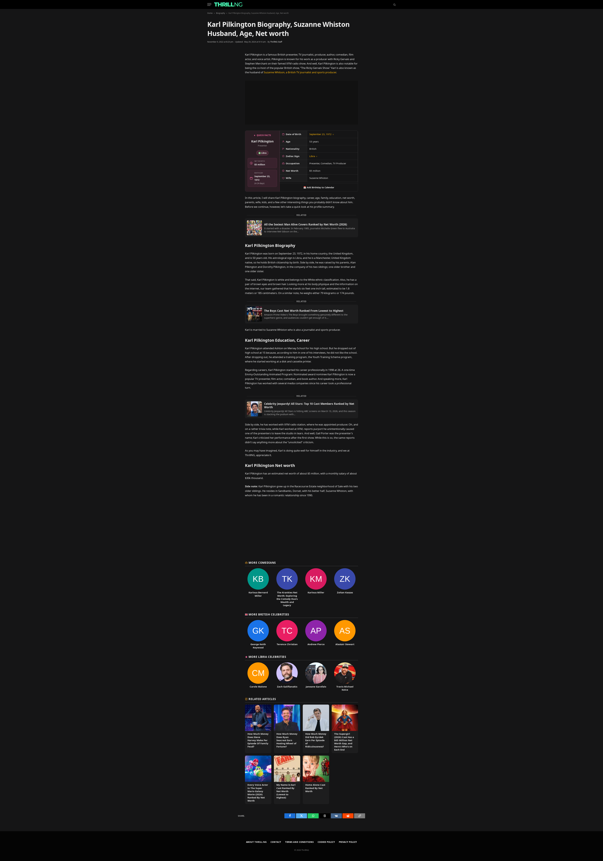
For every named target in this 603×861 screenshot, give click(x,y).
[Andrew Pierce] (316, 634)
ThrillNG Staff (276, 41)
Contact (276, 842)
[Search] (394, 4)
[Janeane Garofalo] (316, 676)
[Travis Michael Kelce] (345, 676)
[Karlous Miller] (316, 587)
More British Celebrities (269, 614)
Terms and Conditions (299, 842)
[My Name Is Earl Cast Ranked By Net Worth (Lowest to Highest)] (287, 780)
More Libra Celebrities (267, 657)
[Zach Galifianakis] (287, 676)
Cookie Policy (326, 842)
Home (210, 13)
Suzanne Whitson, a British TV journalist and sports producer (300, 72)
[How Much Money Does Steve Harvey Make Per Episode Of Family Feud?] (258, 729)
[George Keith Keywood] (258, 634)
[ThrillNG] (228, 4)
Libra (313, 156)
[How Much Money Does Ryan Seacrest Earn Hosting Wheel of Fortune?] (287, 729)
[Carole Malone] (258, 676)
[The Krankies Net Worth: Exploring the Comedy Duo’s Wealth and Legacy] (287, 587)
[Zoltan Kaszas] (345, 587)
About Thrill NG (256, 842)
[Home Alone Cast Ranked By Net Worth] (316, 780)
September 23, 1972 (321, 134)
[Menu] (209, 4)
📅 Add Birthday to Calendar (318, 187)
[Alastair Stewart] (345, 634)
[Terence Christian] (287, 634)
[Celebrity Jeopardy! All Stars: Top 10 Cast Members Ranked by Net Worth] (301, 408)
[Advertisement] (301, 103)
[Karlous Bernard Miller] (258, 587)
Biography (220, 13)
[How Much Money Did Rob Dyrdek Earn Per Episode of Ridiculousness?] (316, 729)
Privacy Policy (348, 842)
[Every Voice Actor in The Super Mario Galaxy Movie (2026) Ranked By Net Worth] (258, 780)
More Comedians (262, 562)
